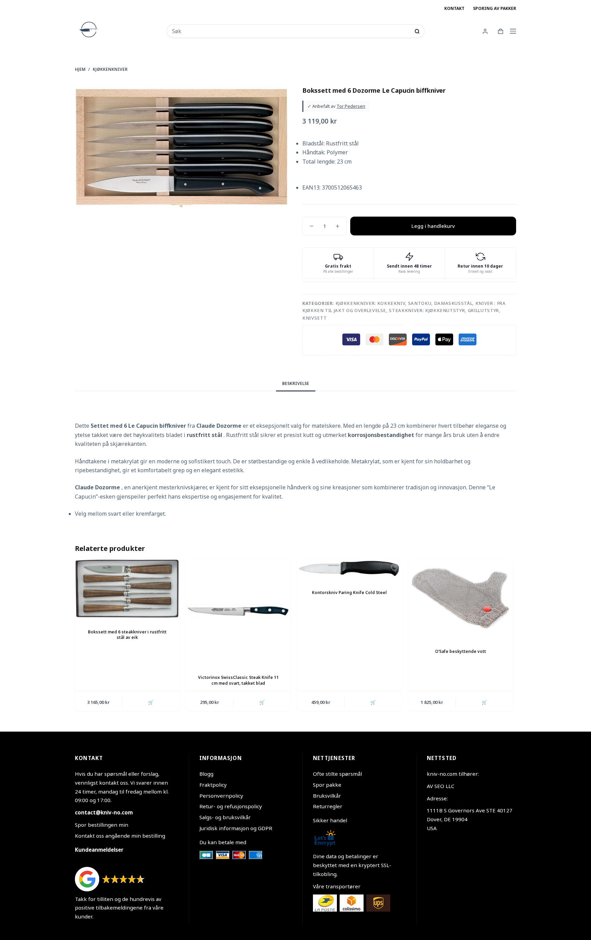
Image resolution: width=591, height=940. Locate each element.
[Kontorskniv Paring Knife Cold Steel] (349, 569)
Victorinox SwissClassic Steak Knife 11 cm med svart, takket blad (238, 680)
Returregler (327, 806)
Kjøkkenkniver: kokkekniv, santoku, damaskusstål (404, 303)
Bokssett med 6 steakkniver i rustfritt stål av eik (127, 635)
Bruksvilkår (327, 795)
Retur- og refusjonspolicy (230, 806)
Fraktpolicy (213, 784)
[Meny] (513, 31)
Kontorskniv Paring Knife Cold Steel (349, 592)
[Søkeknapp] (417, 31)
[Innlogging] (485, 31)
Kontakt (454, 8)
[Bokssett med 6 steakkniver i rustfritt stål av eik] (127, 588)
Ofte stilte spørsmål (337, 773)
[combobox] (291, 31)
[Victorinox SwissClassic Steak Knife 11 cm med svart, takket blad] (238, 611)
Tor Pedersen (351, 106)
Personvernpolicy (221, 795)
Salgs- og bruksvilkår (225, 817)
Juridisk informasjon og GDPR (235, 828)
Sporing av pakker (494, 8)
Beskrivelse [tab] (295, 383)
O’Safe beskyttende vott (460, 651)
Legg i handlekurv (433, 225)
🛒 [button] (151, 702)
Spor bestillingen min (101, 824)
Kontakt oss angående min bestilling (120, 835)
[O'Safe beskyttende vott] (460, 598)
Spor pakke (327, 784)
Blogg (206, 773)
